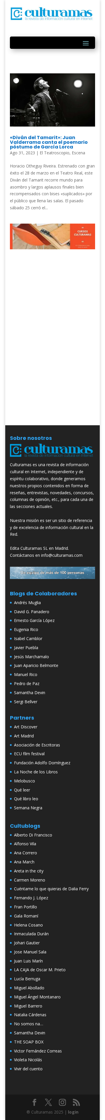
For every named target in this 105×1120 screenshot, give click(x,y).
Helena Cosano (28, 925)
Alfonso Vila (25, 843)
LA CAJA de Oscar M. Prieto (40, 969)
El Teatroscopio (54, 152)
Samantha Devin (29, 692)
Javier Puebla (26, 647)
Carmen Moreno (29, 880)
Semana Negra (28, 807)
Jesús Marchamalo (31, 656)
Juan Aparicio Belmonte (36, 665)
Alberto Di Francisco (33, 835)
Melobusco (24, 781)
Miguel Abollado (29, 988)
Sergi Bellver (25, 701)
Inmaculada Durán (31, 933)
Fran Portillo (25, 907)
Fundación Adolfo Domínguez (42, 762)
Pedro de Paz (26, 683)
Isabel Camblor (28, 638)
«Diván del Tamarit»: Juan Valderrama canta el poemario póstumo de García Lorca (49, 142)
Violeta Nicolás (28, 1059)
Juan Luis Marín (28, 961)
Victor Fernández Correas (38, 1051)
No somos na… (28, 1023)
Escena (78, 152)
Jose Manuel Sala (30, 952)
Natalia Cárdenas (30, 1014)
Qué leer (22, 790)
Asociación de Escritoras (37, 745)
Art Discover (25, 727)
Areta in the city (28, 871)
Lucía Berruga (27, 978)
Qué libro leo (26, 798)
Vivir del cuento (28, 1068)
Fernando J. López (31, 898)
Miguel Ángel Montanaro (37, 997)
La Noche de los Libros (36, 772)
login (73, 1112)
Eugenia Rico (26, 629)
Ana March (24, 862)
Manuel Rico (25, 674)
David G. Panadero (31, 611)
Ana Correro (25, 852)
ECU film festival (29, 753)
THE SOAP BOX (28, 1042)
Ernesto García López (34, 620)
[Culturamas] (52, 458)
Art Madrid (24, 736)
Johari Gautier (27, 943)
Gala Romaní (26, 916)
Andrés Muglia (27, 602)
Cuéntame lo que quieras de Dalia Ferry (51, 888)
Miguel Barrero (28, 1006)
